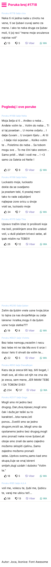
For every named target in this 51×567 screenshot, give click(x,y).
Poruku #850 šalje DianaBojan (17, 365)
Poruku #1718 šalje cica (14, 13)
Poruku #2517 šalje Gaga (14, 397)
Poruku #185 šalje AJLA (14, 483)
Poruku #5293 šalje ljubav (15, 305)
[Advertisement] (25, 73)
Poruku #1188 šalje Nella (14, 115)
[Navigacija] (4, 4)
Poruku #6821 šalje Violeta (15, 337)
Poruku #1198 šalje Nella (14, 177)
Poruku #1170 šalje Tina (14, 219)
